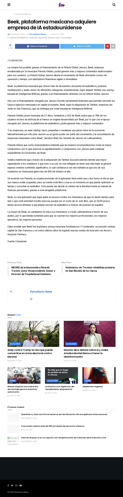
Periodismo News (37, 34)
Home (10, 14)
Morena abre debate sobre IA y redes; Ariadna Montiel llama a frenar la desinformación (86, 353)
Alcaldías (15, 344)
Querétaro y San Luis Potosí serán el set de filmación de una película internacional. (64, 414)
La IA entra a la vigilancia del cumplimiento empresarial (59, 388)
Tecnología (65, 37)
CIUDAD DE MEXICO (23, 14)
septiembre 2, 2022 (29, 418)
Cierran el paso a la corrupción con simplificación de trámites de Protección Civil (63, 437)
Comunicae (21, 241)
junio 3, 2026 (51, 393)
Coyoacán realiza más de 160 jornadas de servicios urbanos (52, 426)
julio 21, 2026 (70, 361)
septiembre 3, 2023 (29, 441)
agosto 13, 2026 (15, 361)
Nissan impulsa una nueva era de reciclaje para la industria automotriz (23, 389)
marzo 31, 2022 (57, 34)
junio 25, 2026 (14, 396)
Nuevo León (54, 37)
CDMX (12, 381)
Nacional (43, 37)
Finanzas (33, 37)
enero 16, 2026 (90, 390)
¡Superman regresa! (92, 386)
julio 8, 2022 (27, 430)
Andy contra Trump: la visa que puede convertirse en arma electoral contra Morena (30, 353)
